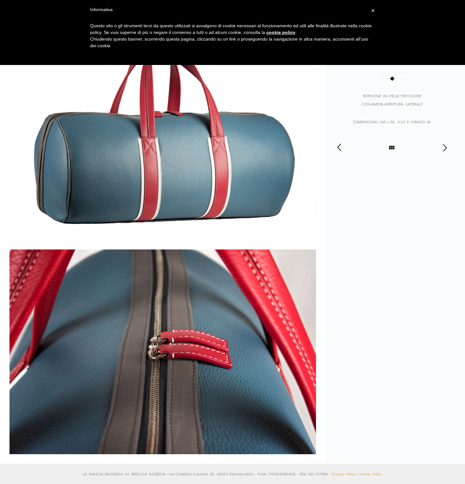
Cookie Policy (370, 473)
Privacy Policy (344, 473)
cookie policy (280, 32)
